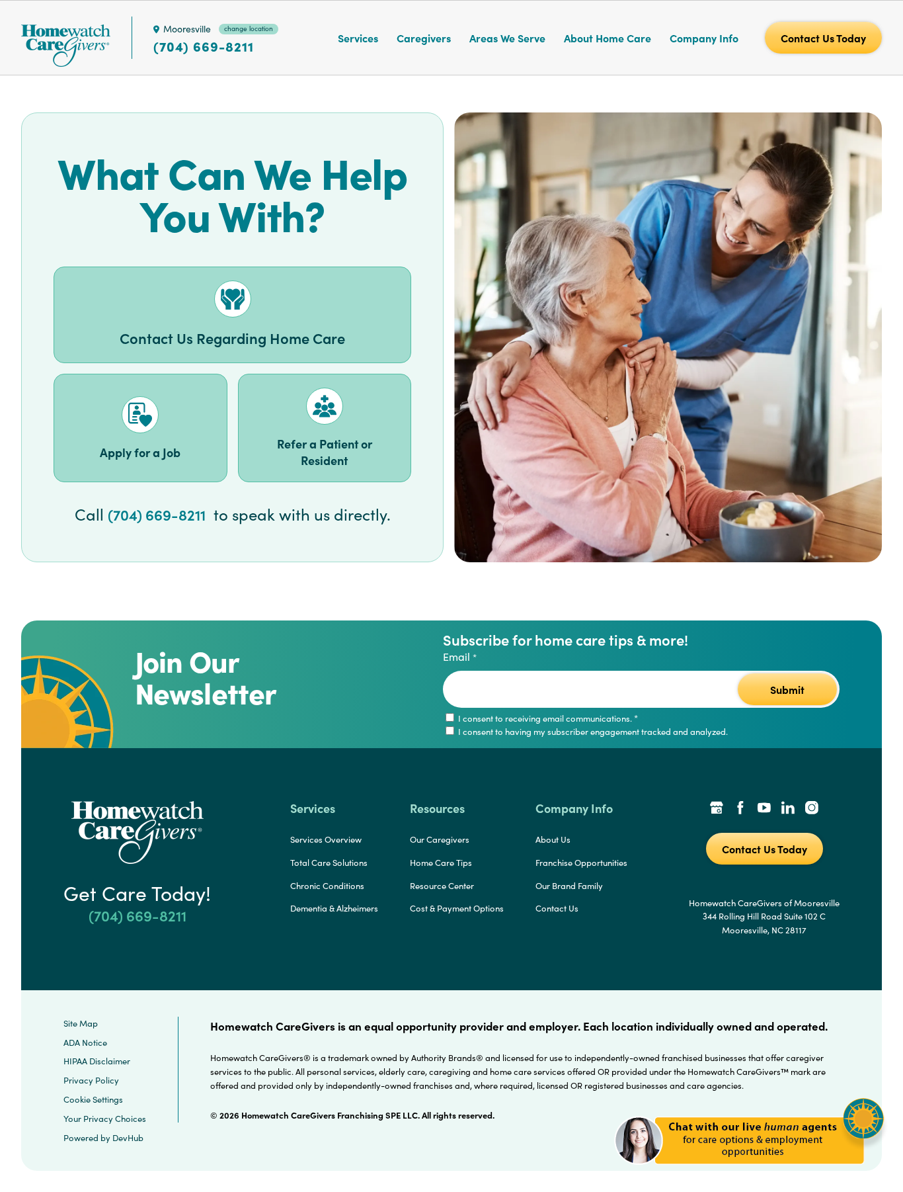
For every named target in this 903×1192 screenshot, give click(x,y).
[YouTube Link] (764, 809)
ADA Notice (85, 1042)
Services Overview (326, 839)
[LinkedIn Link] (788, 809)
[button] (749, 1172)
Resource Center (442, 886)
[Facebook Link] (740, 809)
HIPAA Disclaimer (96, 1061)
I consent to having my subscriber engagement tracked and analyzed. (592, 732)
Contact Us (556, 908)
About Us (552, 839)
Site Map (80, 1023)
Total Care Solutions (329, 863)
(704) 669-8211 (203, 46)
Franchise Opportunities (581, 863)
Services (358, 37)
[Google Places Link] (716, 809)
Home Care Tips (441, 863)
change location (248, 28)
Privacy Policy (91, 1080)
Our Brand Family (569, 886)
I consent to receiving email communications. (547, 718)
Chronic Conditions (327, 886)
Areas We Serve (507, 37)
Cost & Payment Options (457, 908)
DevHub (127, 1138)
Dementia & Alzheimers (334, 908)
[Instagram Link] (811, 809)
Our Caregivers (439, 839)
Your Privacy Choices (104, 1119)
